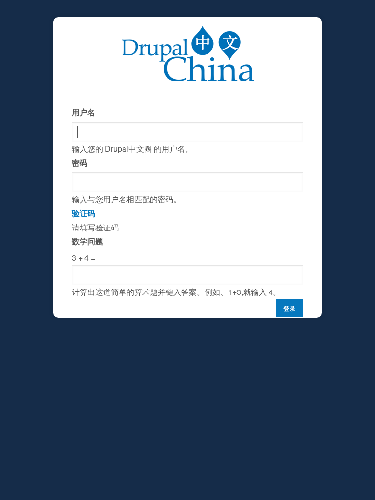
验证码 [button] (83, 213)
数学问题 (87, 241)
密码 (79, 162)
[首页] (188, 32)
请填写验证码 (176, 252)
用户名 (83, 112)
